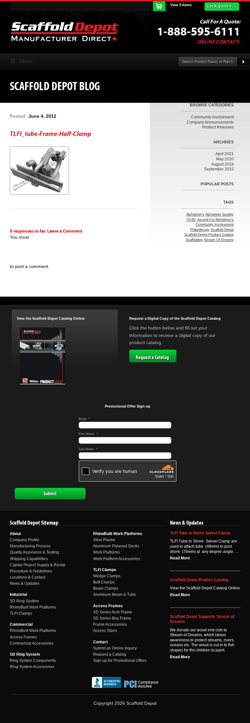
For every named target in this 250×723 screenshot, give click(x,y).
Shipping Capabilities (29, 558)
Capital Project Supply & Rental (37, 565)
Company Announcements (210, 122)
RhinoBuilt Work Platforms (33, 607)
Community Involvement (212, 117)
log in (16, 247)
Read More (180, 558)
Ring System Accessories (32, 666)
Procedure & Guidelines (31, 571)
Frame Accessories (110, 624)
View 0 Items (181, 5)
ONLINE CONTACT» (218, 42)
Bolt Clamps (104, 582)
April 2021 (224, 154)
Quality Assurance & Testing (34, 552)
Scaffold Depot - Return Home (64, 31)
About (15, 533)
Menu (26, 61)
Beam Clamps (105, 588)
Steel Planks (104, 540)
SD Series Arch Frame (112, 612)
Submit (50, 494)
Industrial (18, 594)
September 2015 (219, 169)
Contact (100, 642)
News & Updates (24, 583)
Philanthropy (200, 230)
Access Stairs (105, 630)
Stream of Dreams (219, 240)
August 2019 (222, 164)
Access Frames (23, 637)
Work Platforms (106, 552)
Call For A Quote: (220, 22)
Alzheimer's (195, 214)
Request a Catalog (152, 357)
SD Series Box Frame (112, 618)
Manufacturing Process (30, 546)
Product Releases (218, 127)
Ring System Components (33, 660)
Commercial (21, 624)
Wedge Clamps (106, 576)
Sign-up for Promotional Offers (119, 660)
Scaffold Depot (222, 230)
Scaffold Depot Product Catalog (209, 234)
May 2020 (225, 159)
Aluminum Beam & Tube (114, 594)
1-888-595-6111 (198, 32)
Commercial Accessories (31, 643)
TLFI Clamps (21, 613)
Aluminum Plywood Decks (116, 546)
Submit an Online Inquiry (115, 648)
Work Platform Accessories (116, 558)
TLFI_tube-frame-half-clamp (50, 134)
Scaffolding (194, 240)
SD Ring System (24, 601)
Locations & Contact (27, 577)
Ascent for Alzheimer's (215, 219)
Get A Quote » (219, 6)
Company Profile (24, 540)
